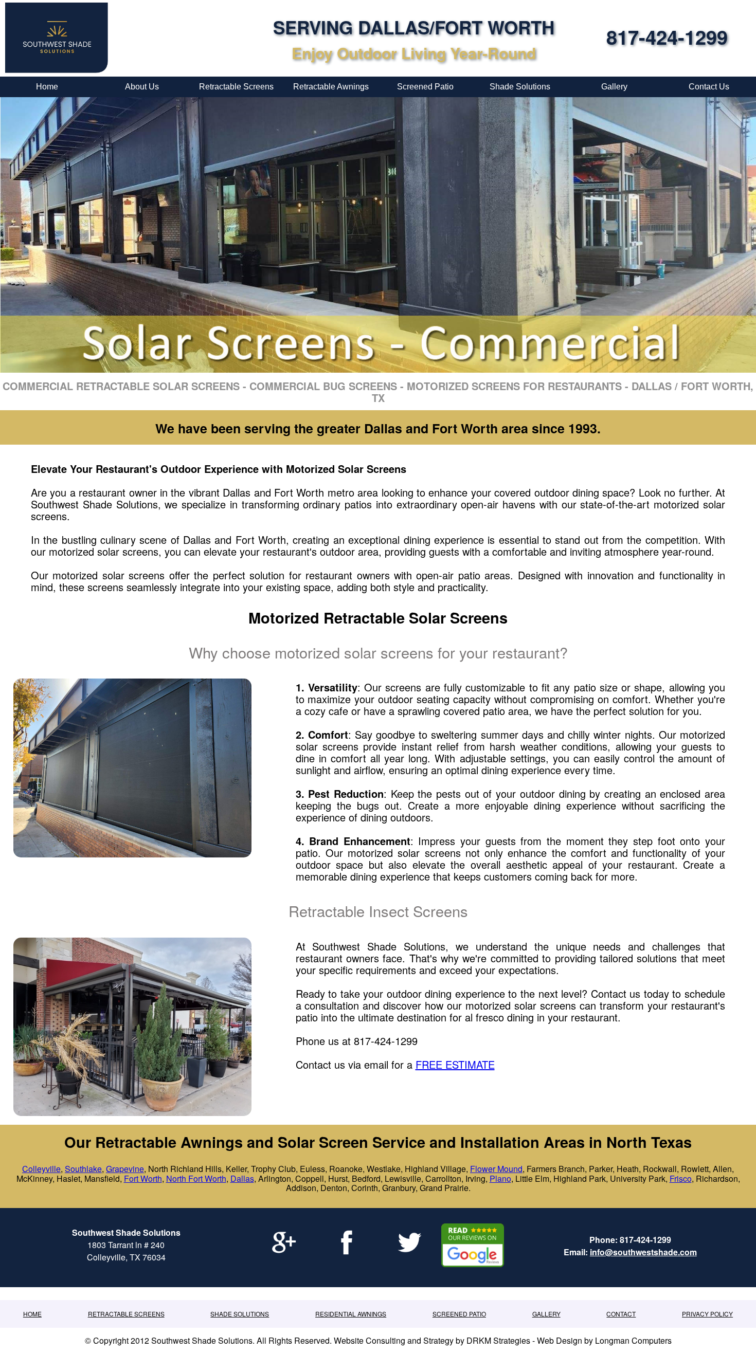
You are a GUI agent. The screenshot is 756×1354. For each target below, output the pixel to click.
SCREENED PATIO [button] (459, 1313)
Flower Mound (496, 1169)
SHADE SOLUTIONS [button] (239, 1313)
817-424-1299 (667, 37)
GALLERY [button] (546, 1313)
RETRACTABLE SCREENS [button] (126, 1313)
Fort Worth (143, 1178)
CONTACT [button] (621, 1313)
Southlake (83, 1169)
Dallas (242, 1178)
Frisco (681, 1178)
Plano (500, 1178)
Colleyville (41, 1169)
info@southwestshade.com (643, 1252)
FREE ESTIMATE (455, 1064)
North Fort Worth (196, 1178)
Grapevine (125, 1169)
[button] (32, 1314)
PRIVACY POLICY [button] (707, 1313)
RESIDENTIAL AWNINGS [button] (350, 1313)
